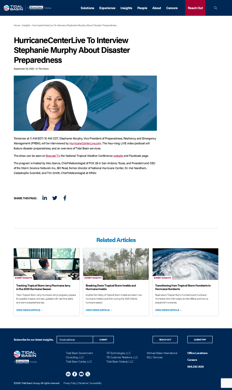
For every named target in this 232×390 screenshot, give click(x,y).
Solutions (87, 8)
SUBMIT (103, 339)
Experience (107, 8)
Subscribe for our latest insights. (34, 339)
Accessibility (95, 383)
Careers (172, 8)
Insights (126, 8)
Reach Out (195, 8)
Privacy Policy (70, 383)
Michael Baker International (162, 353)
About (156, 8)
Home (17, 25)
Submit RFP (200, 339)
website (118, 156)
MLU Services (154, 357)
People (142, 8)
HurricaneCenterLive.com (85, 143)
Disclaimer (83, 383)
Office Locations (197, 353)
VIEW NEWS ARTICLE (29, 310)
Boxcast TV (52, 156)
